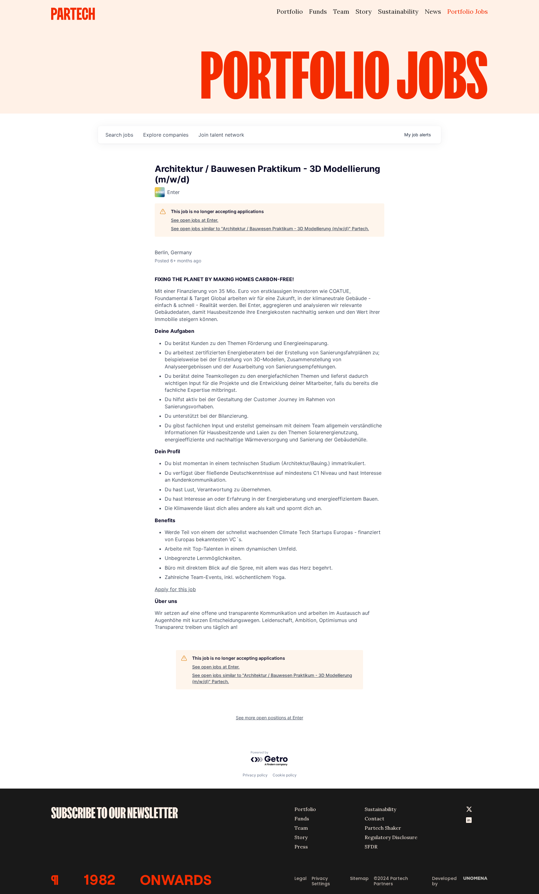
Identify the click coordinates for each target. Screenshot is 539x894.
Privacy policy (255, 775)
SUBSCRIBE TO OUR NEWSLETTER (114, 813)
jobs (119, 135)
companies (165, 135)
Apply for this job (175, 589)
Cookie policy (285, 775)
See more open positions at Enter (269, 717)
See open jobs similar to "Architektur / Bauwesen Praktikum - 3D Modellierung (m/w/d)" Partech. (270, 228)
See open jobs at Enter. (194, 220)
